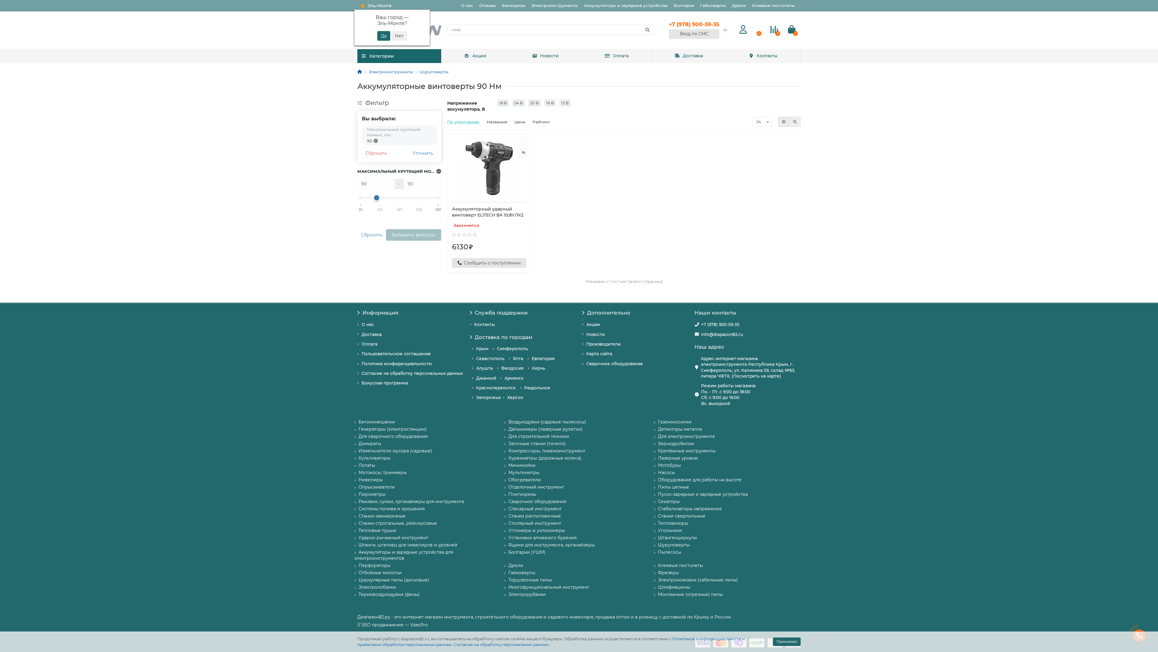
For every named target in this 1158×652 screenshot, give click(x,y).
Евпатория (543, 358)
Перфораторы (375, 565)
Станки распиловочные (534, 516)
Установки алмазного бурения (542, 537)
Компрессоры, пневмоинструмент (546, 451)
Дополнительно (608, 313)
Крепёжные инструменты (687, 451)
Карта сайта (599, 353)
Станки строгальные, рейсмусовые (398, 523)
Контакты (767, 55)
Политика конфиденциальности (397, 363)
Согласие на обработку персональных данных (501, 644)
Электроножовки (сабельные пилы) (698, 580)
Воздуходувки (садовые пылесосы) (547, 422)
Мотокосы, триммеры (383, 472)
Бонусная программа (385, 383)
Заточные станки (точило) (537, 443)
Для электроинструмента (686, 436)
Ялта (518, 358)
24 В (518, 102)
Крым (482, 348)
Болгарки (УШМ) (527, 552)
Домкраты (370, 443)
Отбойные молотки (380, 572)
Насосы (666, 472)
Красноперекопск (496, 387)
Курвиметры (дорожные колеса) (544, 458)
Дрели (739, 5)
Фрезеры (668, 572)
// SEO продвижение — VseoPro (392, 625)
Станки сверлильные (681, 516)
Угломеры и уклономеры (536, 530)
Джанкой (486, 378)
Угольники (670, 530)
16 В (550, 102)
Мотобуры (669, 465)
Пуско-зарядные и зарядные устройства (703, 494)
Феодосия (512, 368)
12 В (565, 102)
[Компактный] (795, 122)
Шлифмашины (674, 587)
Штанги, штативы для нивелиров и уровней (408, 545)
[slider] (376, 197)
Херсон (515, 397)
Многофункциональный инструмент (548, 587)
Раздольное (537, 387)
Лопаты (367, 465)
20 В (534, 102)
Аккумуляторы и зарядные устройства (626, 5)
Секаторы (669, 501)
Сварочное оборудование (614, 363)
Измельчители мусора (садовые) (395, 451)
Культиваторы (375, 458)
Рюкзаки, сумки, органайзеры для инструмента (411, 501)
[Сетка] (783, 122)
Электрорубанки (527, 594)
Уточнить (423, 153)
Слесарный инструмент (535, 508)
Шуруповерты (433, 71)
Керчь (538, 368)
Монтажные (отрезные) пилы (690, 594)
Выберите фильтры (413, 235)
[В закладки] (523, 141)
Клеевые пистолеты (773, 5)
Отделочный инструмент (536, 487)
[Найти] (647, 30)
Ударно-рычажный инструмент (393, 537)
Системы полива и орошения (392, 508)
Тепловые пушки (377, 530)
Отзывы (487, 5)
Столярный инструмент (534, 523)
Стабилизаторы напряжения (690, 508)
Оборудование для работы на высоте (700, 480)
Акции (479, 55)
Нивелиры (371, 480)
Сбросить (376, 153)
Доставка (693, 55)
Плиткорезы (522, 494)
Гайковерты (713, 5)
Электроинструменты (554, 5)
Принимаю (787, 641)
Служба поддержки (501, 313)
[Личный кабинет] (743, 29)
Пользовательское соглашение (396, 353)
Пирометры (372, 494)
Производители (603, 344)
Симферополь (512, 348)
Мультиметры (523, 472)
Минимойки (522, 465)
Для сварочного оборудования (393, 436)
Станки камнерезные (382, 516)
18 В (503, 102)
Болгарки (684, 5)
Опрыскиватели (377, 487)
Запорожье (488, 397)
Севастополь (490, 358)
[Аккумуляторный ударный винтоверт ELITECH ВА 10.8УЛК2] (489, 168)
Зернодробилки (676, 443)
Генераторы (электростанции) (393, 429)
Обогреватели (524, 480)
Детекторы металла (680, 429)
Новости (549, 55)
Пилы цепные (673, 487)
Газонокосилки (675, 422)
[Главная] (359, 71)
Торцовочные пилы (530, 580)
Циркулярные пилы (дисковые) (394, 580)
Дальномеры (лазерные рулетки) (545, 429)
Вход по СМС (694, 33)
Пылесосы (669, 552)
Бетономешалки (377, 422)
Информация (380, 313)
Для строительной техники (538, 436)
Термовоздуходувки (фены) (389, 594)
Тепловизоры (673, 523)
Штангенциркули (677, 537)
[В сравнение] (523, 152)
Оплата (621, 55)
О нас (467, 5)
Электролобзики (377, 587)
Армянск (514, 378)
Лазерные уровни (678, 458)
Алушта (484, 368)
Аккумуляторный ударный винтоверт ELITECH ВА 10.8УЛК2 (488, 212)
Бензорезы (513, 5)
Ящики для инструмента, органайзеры (551, 545)
